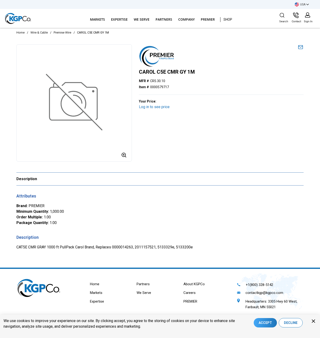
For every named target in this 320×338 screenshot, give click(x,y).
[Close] (313, 321)
